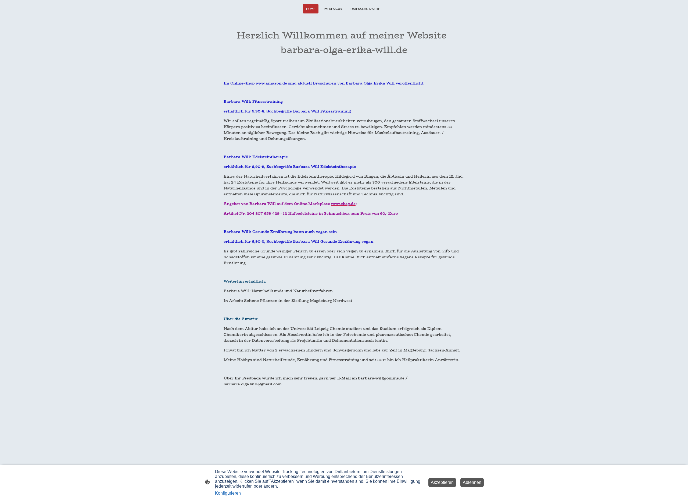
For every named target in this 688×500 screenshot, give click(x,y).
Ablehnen (472, 482)
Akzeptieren (442, 482)
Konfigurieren (228, 493)
